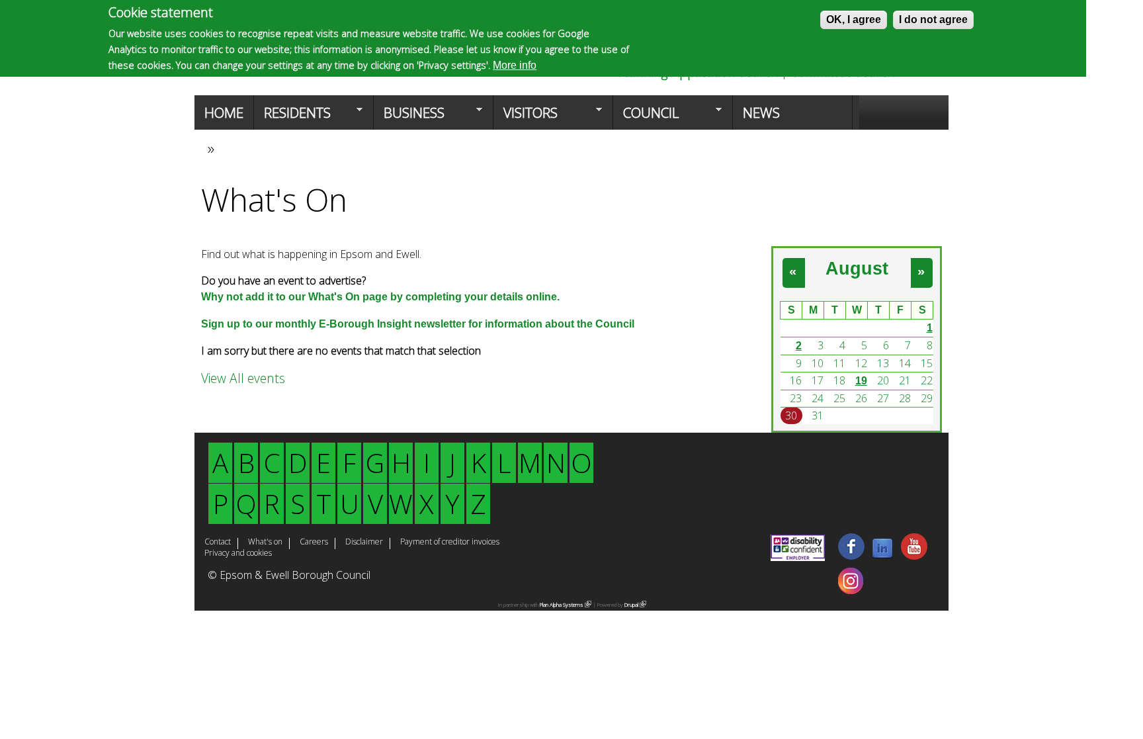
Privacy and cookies (238, 553)
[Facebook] (851, 555)
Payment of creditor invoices (449, 542)
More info (514, 65)
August (857, 268)
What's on (265, 542)
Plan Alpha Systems (563, 604)
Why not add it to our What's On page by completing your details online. (380, 296)
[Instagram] (850, 590)
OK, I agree (853, 19)
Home (223, 112)
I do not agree (933, 19)
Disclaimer (364, 542)
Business (409, 116)
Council (646, 116)
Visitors (525, 116)
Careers (314, 542)
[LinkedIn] (882, 555)
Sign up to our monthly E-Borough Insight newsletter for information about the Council (417, 323)
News (761, 112)
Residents (292, 116)
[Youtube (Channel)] (914, 555)
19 (861, 380)
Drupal (633, 604)
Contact (217, 542)
